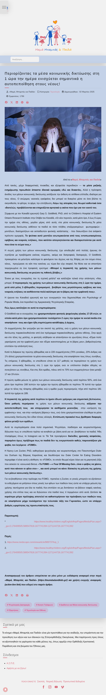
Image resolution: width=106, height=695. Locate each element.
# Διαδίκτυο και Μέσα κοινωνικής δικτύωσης (78, 605)
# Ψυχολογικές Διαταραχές (18, 605)
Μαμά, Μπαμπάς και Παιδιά (86, 179)
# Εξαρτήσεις (12, 610)
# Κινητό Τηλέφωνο (44, 605)
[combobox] (24, 59)
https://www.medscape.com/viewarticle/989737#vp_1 (33, 542)
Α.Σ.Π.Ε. (11, 663)
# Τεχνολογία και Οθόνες (35, 610)
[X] (11, 102)
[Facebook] (6, 102)
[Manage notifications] (5, 689)
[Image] (53, 36)
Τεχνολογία (55, 92)
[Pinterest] (22, 102)
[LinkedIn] (16, 102)
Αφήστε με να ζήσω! (16, 668)
